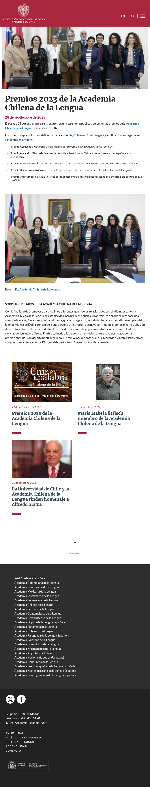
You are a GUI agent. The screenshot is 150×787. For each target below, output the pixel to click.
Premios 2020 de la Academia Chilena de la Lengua (36, 418)
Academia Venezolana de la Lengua (36, 600)
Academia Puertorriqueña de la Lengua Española (44, 666)
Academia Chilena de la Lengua (39, 289)
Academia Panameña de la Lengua (35, 626)
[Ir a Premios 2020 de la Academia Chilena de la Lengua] (42, 381)
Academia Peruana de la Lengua (34, 609)
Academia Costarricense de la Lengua (37, 617)
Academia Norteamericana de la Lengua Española (45, 670)
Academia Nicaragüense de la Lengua (37, 648)
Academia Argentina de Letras (33, 653)
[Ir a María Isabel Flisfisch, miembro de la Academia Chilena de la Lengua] (108, 381)
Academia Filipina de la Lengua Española (39, 622)
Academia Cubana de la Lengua (33, 631)
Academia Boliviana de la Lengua (34, 639)
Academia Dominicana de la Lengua (36, 644)
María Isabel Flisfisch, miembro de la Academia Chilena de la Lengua (104, 418)
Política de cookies (21, 742)
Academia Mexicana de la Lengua (35, 591)
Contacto (13, 750)
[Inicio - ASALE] (23, 12)
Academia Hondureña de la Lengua (36, 661)
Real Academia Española (29, 578)
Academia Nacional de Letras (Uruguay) (39, 657)
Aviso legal (15, 733)
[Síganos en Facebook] (21, 699)
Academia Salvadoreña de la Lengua (36, 595)
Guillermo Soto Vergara (88, 135)
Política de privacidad (23, 737)
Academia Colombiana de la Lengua (36, 582)
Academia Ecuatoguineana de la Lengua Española (45, 675)
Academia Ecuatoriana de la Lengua (36, 587)
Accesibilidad (16, 746)
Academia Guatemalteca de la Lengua (37, 613)
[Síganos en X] (10, 699)
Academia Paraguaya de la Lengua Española (41, 635)
